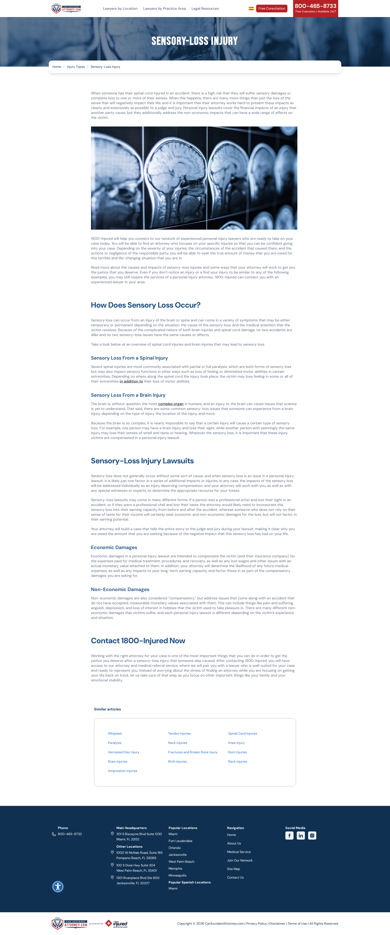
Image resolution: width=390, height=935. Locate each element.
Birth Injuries (177, 761)
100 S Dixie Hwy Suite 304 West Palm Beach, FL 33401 (136, 868)
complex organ (171, 403)
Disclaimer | (278, 923)
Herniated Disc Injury (123, 752)
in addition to (131, 381)
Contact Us (235, 877)
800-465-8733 (70, 834)
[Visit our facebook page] (289, 835)
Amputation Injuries (122, 771)
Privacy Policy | (257, 923)
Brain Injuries (117, 761)
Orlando (175, 848)
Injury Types (76, 67)
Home (56, 67)
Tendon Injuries (179, 733)
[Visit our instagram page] (312, 835)
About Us (234, 843)
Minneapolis (177, 875)
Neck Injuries (177, 743)
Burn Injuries (237, 752)
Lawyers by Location (120, 8)
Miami (173, 834)
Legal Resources (205, 8)
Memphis (175, 868)
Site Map (233, 869)
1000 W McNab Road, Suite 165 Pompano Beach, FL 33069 (139, 855)
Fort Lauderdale (180, 841)
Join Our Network (240, 860)
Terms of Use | (298, 923)
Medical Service (239, 852)
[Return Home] (66, 8)
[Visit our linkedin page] (301, 835)
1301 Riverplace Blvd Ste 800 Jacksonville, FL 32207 (137, 880)
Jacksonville (178, 855)
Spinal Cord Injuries (242, 733)
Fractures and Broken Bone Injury (193, 752)
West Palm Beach (181, 861)
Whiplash (115, 733)
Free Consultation (272, 8)
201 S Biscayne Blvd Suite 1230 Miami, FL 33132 (139, 836)
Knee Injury (236, 743)
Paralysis (114, 743)
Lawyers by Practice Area (164, 8)
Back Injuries (237, 761)
